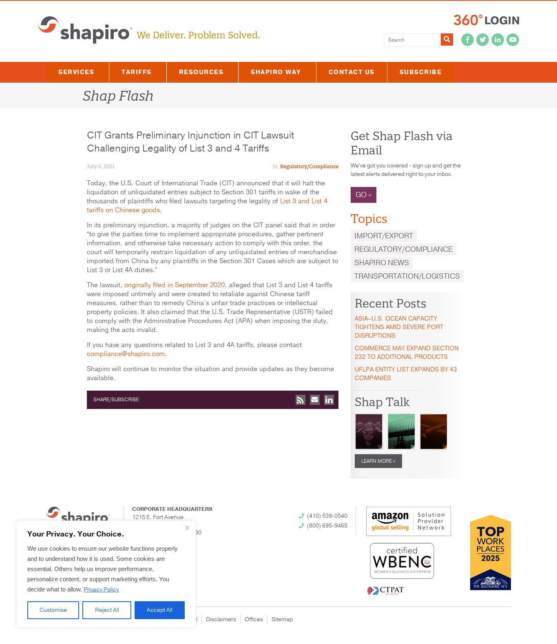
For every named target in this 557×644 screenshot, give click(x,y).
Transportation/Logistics (407, 276)
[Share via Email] (315, 400)
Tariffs (137, 72)
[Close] (187, 527)
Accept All (159, 610)
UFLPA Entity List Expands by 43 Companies (406, 373)
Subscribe (421, 72)
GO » (363, 195)
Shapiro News (381, 263)
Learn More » (378, 461)
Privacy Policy (101, 589)
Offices (254, 619)
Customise (53, 610)
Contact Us (352, 72)
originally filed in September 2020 (174, 285)
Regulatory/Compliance (309, 166)
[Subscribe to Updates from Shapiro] (300, 400)
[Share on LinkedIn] (329, 400)
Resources (201, 72)
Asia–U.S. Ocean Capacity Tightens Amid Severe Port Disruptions (399, 327)
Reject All (107, 610)
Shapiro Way (276, 72)
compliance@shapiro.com (126, 353)
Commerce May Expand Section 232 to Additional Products (407, 352)
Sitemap (282, 619)
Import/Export (383, 236)
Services (76, 72)
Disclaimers (221, 619)
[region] (106, 574)
